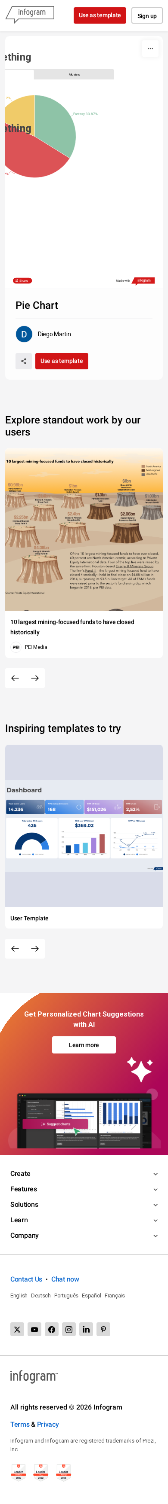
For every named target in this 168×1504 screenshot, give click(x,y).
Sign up (147, 15)
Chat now (65, 1279)
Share (24, 281)
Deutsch (41, 1295)
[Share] (24, 361)
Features (23, 1189)
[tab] (74, 74)
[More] (150, 48)
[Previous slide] (15, 678)
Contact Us (26, 1279)
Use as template (100, 15)
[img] (55, 126)
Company (24, 1235)
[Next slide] (35, 678)
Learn (19, 1220)
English (19, 1295)
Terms (20, 1424)
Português (66, 1295)
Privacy (48, 1424)
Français (115, 1295)
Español (91, 1295)
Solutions (24, 1204)
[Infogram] (29, 15)
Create (20, 1173)
